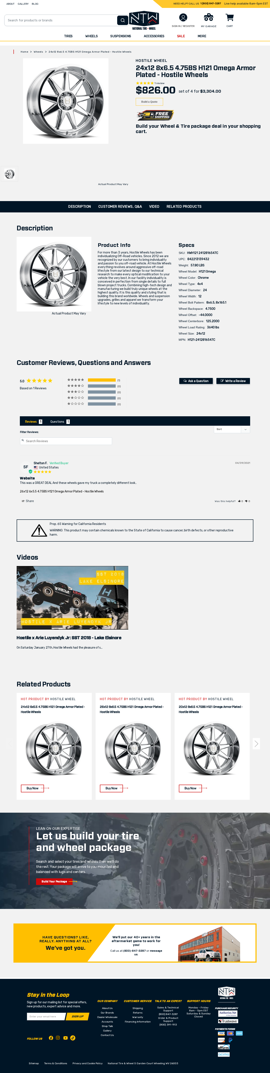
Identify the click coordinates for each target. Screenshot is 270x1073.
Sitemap (34, 1063)
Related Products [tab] (184, 207)
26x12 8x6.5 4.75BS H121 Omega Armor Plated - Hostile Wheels (132, 709)
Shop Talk (107, 1026)
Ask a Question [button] (198, 381)
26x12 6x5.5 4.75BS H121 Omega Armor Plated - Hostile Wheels (62, 491)
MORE (202, 36)
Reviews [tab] (31, 422)
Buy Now (32, 788)
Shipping (138, 1008)
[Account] (183, 17)
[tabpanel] (54, 746)
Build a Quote (149, 101)
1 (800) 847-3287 (210, 3)
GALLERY (23, 3)
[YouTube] (65, 1038)
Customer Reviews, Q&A (120, 207)
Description (79, 207)
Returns (137, 1012)
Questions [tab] (57, 422)
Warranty (137, 1017)
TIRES (68, 36)
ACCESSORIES (154, 36)
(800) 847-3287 (168, 1014)
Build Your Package (54, 881)
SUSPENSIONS (120, 36)
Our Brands (107, 1012)
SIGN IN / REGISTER (183, 26)
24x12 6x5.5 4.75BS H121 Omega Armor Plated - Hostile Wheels (53, 709)
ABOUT (10, 3)
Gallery (107, 1030)
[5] (9, 743)
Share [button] (29, 501)
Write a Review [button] (235, 381)
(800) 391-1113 (168, 1024)
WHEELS (91, 36)
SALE (181, 36)
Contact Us (107, 1035)
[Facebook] (51, 1038)
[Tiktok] (72, 1038)
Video (154, 207)
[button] (240, 501)
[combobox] (66, 20)
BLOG (35, 3)
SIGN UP (78, 1016)
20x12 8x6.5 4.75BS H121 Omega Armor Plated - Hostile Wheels (211, 709)
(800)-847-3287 (134, 951)
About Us (107, 1008)
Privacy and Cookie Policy (87, 1063)
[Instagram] (58, 1039)
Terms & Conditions (55, 1063)
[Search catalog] (122, 20)
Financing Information (138, 1021)
